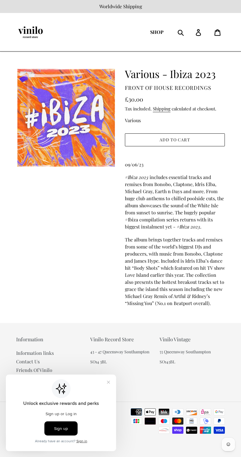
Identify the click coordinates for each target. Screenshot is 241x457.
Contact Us (28, 361)
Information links (35, 353)
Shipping (161, 109)
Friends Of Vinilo (34, 370)
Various (133, 120)
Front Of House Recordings (168, 87)
